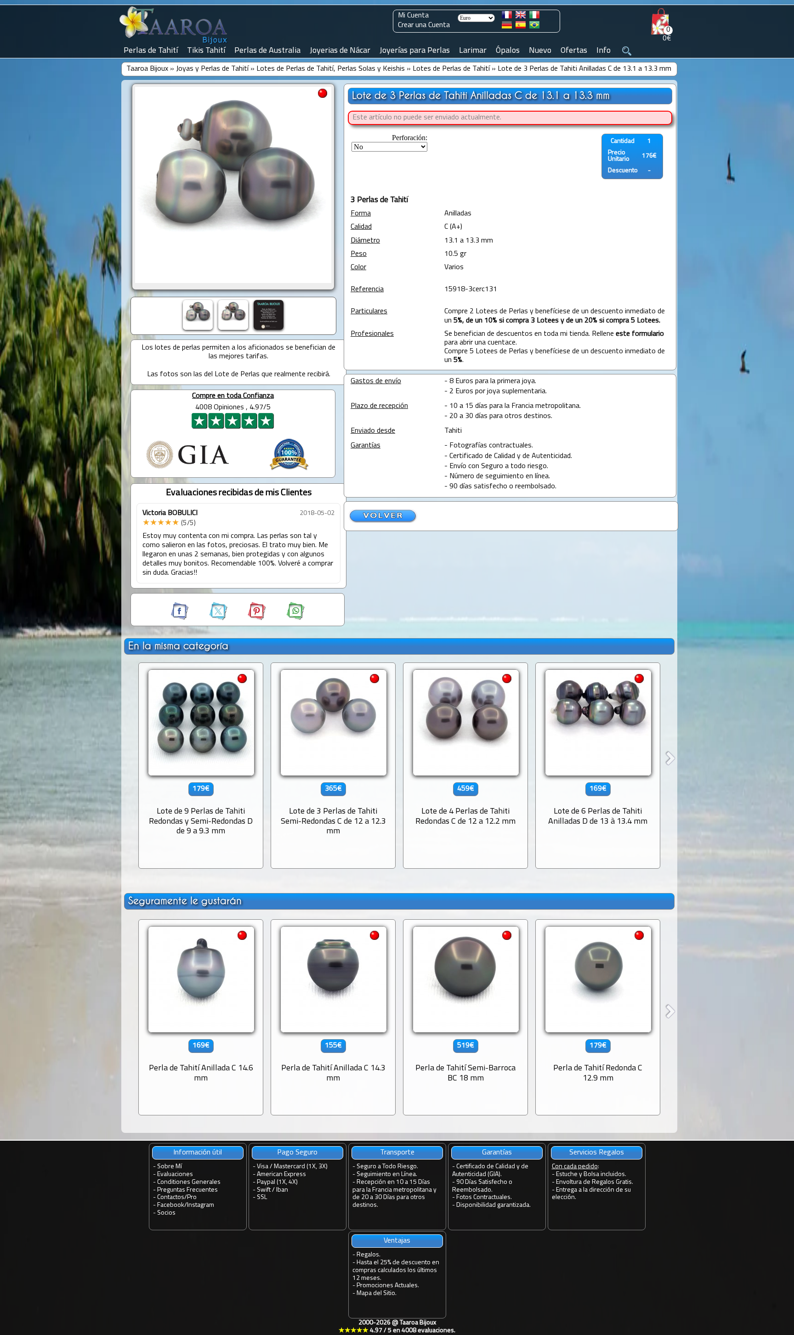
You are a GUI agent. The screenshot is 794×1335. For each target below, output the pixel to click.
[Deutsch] (507, 26)
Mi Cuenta (413, 15)
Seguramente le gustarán (185, 900)
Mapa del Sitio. (377, 1293)
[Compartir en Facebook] (180, 618)
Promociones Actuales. (388, 1285)
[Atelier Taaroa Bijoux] (174, 44)
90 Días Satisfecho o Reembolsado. (482, 1186)
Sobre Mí (169, 1166)
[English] (521, 16)
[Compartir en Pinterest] (248, 618)
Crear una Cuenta (424, 25)
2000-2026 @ (397, 1326)
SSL (262, 1197)
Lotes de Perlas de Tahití (451, 69)
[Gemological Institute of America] (187, 469)
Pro (192, 1197)
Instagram (200, 1205)
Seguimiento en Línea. (387, 1174)
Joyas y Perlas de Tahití (212, 69)
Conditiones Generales (189, 1182)
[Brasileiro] (534, 26)
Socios (166, 1213)
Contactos (170, 1197)
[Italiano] (534, 16)
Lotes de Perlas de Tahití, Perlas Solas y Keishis (330, 69)
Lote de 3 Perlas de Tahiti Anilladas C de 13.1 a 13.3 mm (584, 69)
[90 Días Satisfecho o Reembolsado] (289, 471)
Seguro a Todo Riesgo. (387, 1166)
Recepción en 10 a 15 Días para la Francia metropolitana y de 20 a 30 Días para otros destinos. (394, 1194)
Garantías (497, 1152)
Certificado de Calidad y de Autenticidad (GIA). (490, 1170)
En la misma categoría (178, 645)
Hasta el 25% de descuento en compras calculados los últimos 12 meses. (395, 1270)
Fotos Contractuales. (484, 1197)
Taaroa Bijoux (147, 69)
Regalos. (368, 1254)
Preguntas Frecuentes (187, 1190)
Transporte (397, 1152)
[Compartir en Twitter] (210, 618)
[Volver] (383, 521)
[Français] (507, 16)
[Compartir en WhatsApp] (286, 618)
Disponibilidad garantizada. (493, 1205)
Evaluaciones (175, 1174)
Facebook (170, 1205)
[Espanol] (521, 26)
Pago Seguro (297, 1152)
